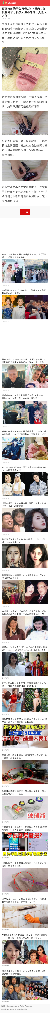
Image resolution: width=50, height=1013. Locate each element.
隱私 (22, 1009)
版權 (25, 1009)
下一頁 (25, 212)
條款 (18, 1009)
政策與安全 (12, 1009)
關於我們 (4, 1009)
